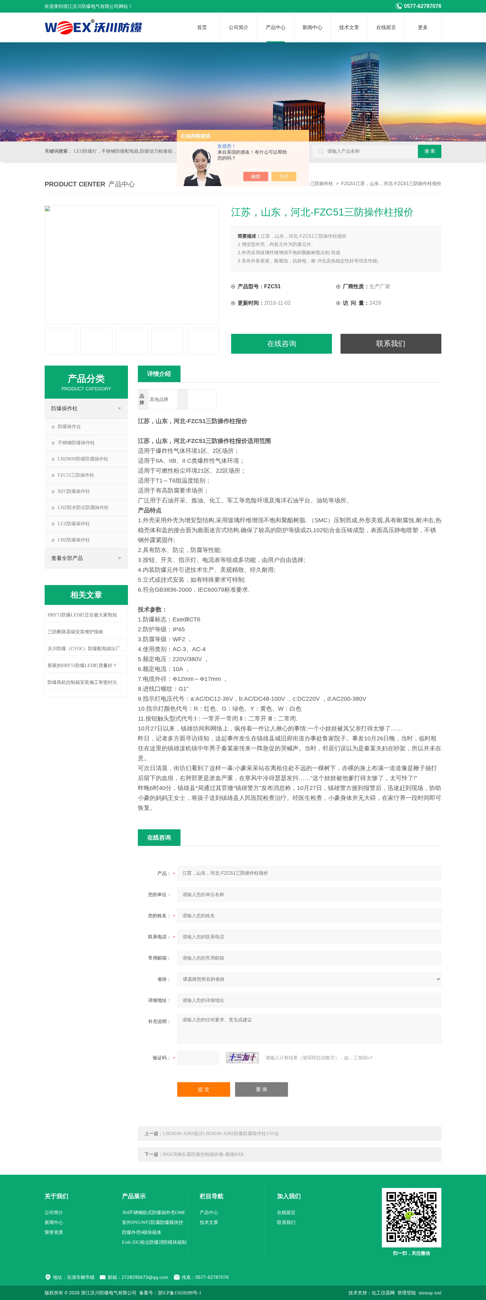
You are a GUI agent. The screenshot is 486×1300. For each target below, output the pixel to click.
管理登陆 (406, 1292)
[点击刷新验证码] (242, 1057)
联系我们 (390, 343)
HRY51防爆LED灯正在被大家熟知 (82, 614)
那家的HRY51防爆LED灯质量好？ (82, 665)
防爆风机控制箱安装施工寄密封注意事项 (86, 682)
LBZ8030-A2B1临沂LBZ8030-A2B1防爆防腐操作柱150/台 (221, 1133)
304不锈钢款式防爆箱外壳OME (153, 1212)
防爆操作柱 (64, 408)
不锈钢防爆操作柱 (76, 442)
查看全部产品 (67, 558)
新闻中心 (312, 27)
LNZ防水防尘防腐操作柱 (83, 507)
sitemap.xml (430, 1292)
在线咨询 (281, 343)
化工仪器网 (383, 1292)
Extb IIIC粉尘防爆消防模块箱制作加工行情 (154, 1243)
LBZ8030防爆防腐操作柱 (83, 458)
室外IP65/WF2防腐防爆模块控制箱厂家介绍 (152, 1224)
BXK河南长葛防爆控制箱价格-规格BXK (203, 1154)
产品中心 (276, 27)
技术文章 (349, 27)
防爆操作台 (69, 426)
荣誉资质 (54, 1232)
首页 (202, 27)
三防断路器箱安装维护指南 (75, 631)
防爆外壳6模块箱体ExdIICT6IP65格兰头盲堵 (147, 1234)
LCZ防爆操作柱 (74, 523)
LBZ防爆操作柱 (74, 539)
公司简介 (239, 27)
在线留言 (386, 27)
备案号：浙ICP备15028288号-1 (170, 1292)
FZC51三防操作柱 (315, 183)
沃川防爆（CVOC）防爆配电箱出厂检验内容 (86, 648)
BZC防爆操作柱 (74, 491)
